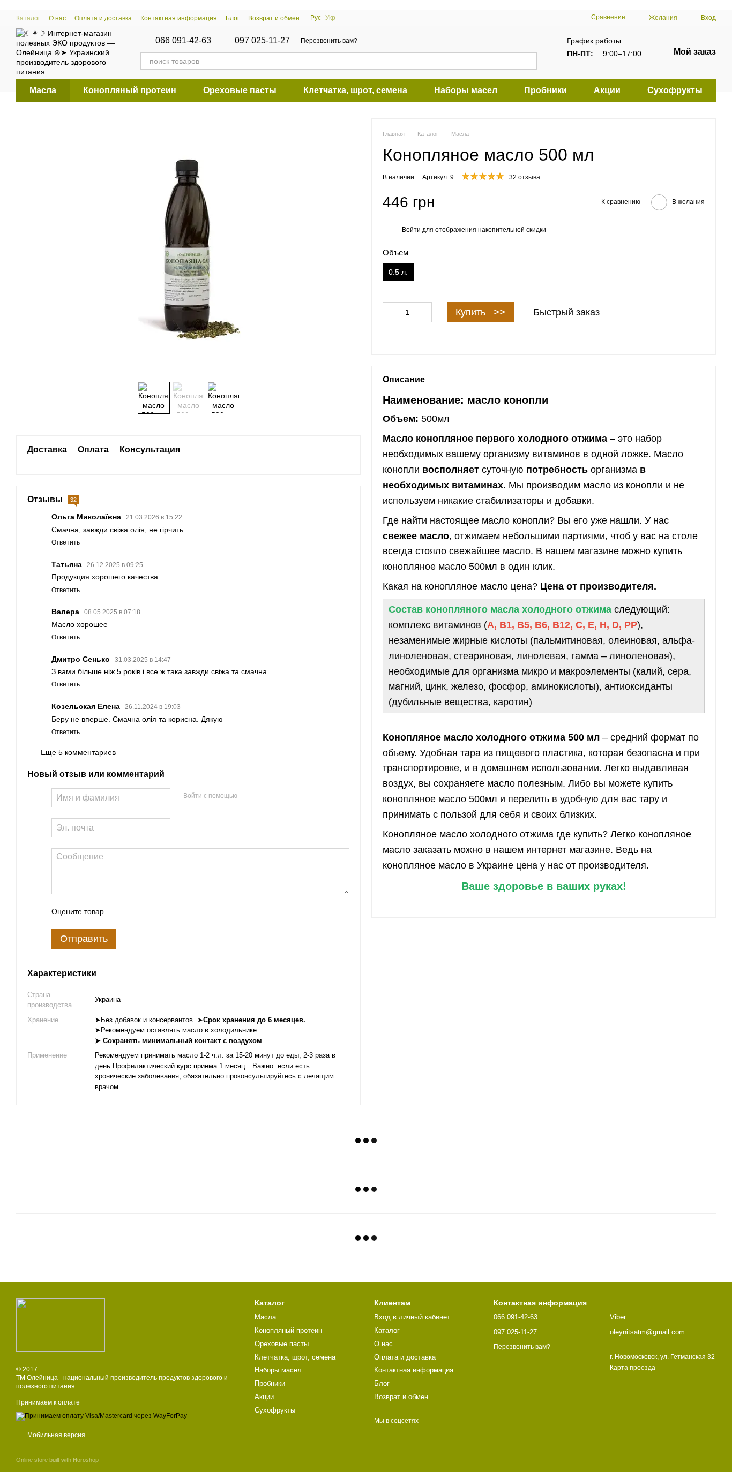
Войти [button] (411, 229)
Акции (607, 90)
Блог (233, 18)
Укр (330, 17)
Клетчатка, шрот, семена (355, 90)
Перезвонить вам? (329, 40)
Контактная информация (178, 18)
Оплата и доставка (103, 18)
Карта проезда (632, 1367)
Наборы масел (465, 90)
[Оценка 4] (173, 911)
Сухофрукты (675, 90)
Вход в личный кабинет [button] (412, 1317)
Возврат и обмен (274, 18)
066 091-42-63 (183, 40)
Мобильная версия (55, 1435)
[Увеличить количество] (423, 311)
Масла (42, 90)
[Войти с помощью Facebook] (249, 796)
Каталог (28, 18)
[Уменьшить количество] (390, 311)
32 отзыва (524, 177)
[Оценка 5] (190, 911)
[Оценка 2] (138, 911)
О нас (57, 18)
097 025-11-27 (262, 40)
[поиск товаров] (528, 61)
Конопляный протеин (129, 90)
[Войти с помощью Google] (266, 796)
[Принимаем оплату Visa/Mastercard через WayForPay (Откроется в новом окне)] (101, 1416)
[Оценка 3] (156, 911)
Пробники (545, 90)
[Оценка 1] (121, 911)
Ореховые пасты (240, 90)
